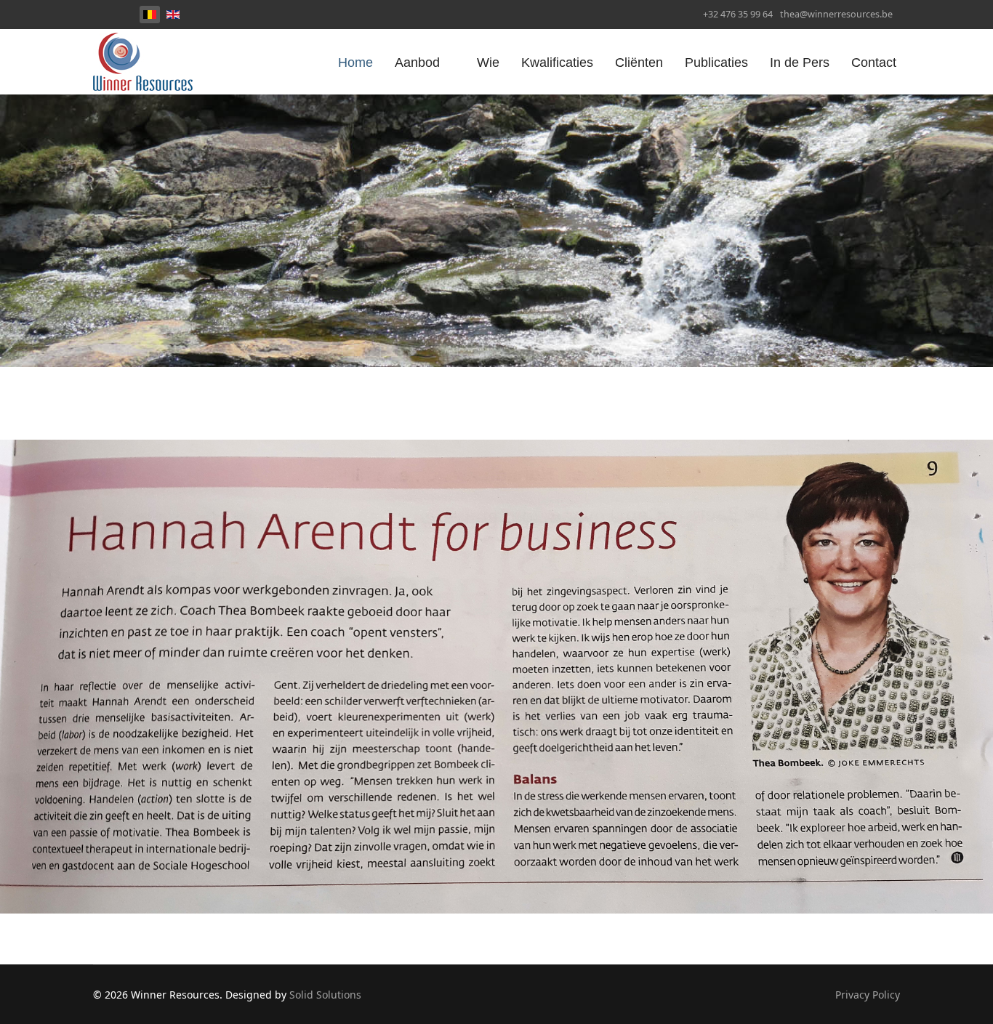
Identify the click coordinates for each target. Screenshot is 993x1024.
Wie (488, 62)
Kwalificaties (557, 62)
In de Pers (799, 62)
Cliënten (639, 62)
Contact (873, 62)
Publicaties (716, 62)
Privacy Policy (867, 994)
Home (355, 62)
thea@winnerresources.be (836, 14)
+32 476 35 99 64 (738, 14)
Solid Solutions (325, 994)
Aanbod (417, 62)
